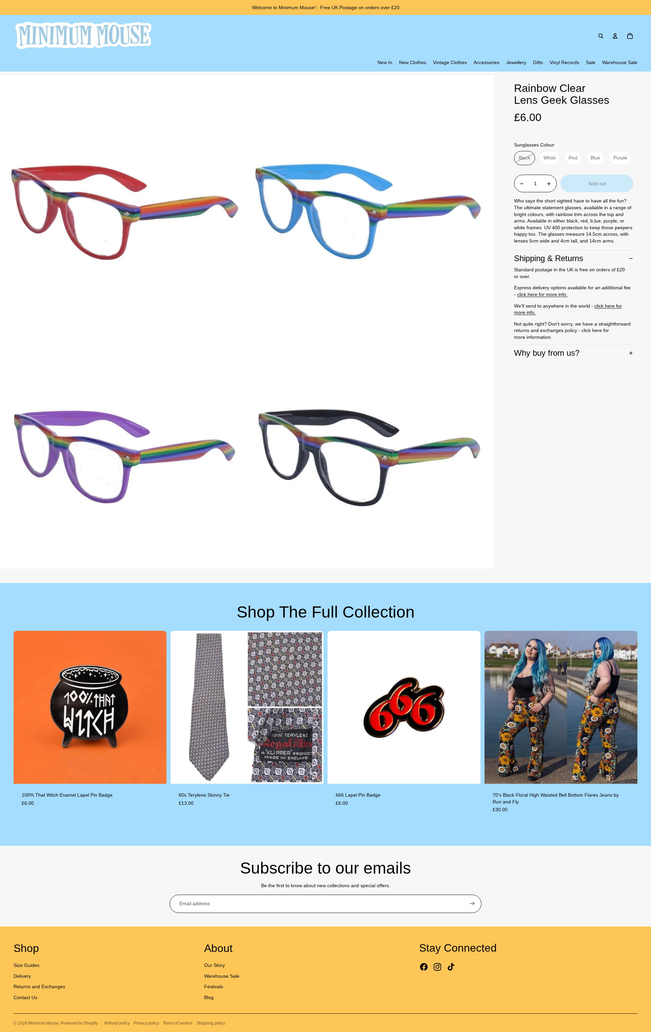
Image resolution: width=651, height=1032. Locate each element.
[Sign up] (472, 904)
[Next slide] (156, 707)
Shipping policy (211, 1023)
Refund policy (117, 1023)
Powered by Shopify (79, 1023)
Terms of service (178, 1023)
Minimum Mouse (43, 1023)
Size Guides (26, 965)
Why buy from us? (546, 352)
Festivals (213, 986)
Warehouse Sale (221, 976)
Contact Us (25, 997)
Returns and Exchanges (39, 986)
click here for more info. (542, 294)
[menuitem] (384, 62)
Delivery (22, 976)
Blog (209, 997)
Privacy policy (146, 1023)
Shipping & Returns (548, 258)
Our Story (214, 965)
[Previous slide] (24, 707)
